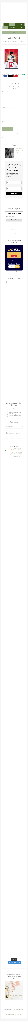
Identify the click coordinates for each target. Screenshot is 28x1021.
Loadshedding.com (16, 271)
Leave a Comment (21, 41)
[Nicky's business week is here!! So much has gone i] (14, 913)
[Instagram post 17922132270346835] (14, 816)
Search (17, 266)
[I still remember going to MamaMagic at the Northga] (14, 737)
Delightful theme (15, 1009)
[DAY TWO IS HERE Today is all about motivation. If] (14, 939)
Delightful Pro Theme (17, 1013)
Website (4, 121)
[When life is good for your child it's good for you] (14, 574)
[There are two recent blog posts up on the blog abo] (14, 833)
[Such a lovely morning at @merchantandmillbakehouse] (14, 794)
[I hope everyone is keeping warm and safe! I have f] (14, 871)
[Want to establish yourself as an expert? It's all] (14, 495)
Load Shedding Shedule (14, 264)
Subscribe (17, 150)
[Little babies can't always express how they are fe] (14, 518)
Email (4, 114)
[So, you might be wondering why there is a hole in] (14, 631)
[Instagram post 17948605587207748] (14, 688)
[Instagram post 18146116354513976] (14, 782)
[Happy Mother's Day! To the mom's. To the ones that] (14, 899)
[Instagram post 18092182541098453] (14, 692)
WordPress (17, 1014)
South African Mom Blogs (14, 12)
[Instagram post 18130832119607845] (14, 807)
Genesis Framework (10, 1014)
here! (7, 20)
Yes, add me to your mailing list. (12, 133)
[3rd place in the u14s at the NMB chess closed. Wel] (14, 470)
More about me (19, 148)
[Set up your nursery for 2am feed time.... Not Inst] (14, 542)
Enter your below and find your (14, 261)
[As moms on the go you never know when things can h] (14, 677)
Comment (5, 92)
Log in (21, 1014)
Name (4, 107)
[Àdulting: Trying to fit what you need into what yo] (14, 811)
